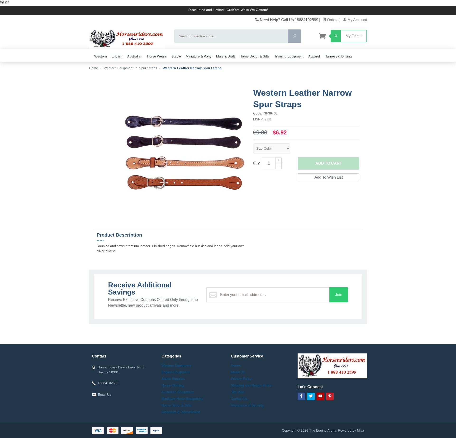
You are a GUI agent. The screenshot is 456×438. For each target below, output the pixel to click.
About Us (238, 372)
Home (93, 68)
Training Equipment (289, 56)
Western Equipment (176, 365)
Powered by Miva (351, 430)
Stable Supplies (173, 379)
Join (338, 295)
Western (100, 56)
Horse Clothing (173, 385)
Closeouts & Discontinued (181, 412)
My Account (357, 20)
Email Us (104, 394)
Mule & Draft (225, 56)
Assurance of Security (247, 405)
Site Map (237, 392)
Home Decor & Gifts (255, 56)
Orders (332, 20)
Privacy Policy (241, 379)
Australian (134, 56)
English (117, 56)
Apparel (314, 56)
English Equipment (176, 372)
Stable (176, 56)
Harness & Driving (338, 56)
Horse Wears (157, 56)
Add (328, 163)
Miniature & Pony (198, 56)
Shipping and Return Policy (251, 385)
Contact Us (239, 398)
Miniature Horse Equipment (182, 398)
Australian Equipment (178, 392)
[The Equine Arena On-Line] (128, 38)
